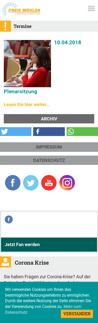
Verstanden (76, 313)
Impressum (49, 147)
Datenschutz (49, 160)
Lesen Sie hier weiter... (27, 104)
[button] (15, 131)
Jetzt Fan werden (22, 244)
